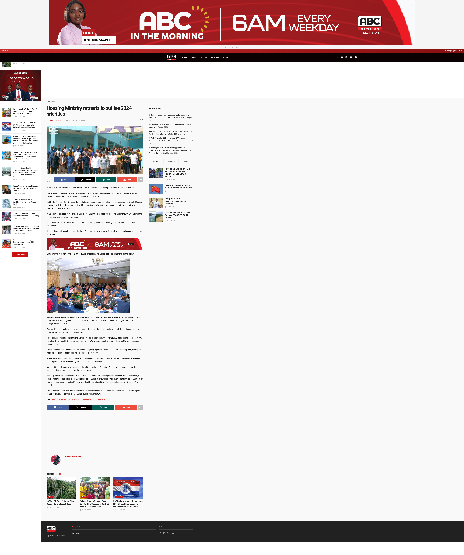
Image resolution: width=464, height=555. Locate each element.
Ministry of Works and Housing (81, 399)
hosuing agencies (59, 399)
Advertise (5, 51)
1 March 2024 (69, 120)
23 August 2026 (53, 507)
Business (215, 57)
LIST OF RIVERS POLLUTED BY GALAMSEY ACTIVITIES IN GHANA (178, 215)
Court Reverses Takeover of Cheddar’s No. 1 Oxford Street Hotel (24, 202)
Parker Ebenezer (55, 120)
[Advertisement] (252, 80)
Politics (203, 57)
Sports (226, 57)
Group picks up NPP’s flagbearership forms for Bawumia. (175, 201)
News (193, 57)
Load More (20, 255)
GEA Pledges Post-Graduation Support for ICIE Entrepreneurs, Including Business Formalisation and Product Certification (170, 150)
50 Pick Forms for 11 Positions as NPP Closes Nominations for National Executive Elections (26, 125)
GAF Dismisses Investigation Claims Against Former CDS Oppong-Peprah (24, 242)
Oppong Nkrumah (102, 399)
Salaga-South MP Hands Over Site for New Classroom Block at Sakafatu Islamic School (26, 111)
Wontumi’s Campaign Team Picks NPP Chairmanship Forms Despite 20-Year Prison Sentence (26, 228)
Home (184, 57)
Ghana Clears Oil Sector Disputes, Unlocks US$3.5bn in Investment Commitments (26, 188)
